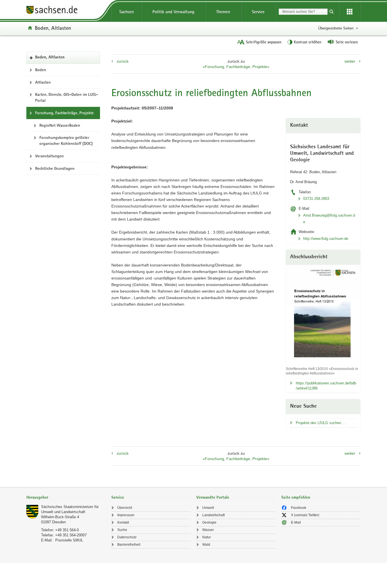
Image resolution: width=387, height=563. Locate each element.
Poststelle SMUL (69, 540)
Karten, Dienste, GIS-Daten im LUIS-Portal (66, 97)
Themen (223, 11)
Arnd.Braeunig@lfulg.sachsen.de (329, 218)
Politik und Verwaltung (173, 11)
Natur (206, 537)
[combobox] (303, 11)
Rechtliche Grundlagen (55, 168)
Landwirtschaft (213, 515)
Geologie (209, 522)
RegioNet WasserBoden (59, 125)
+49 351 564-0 (67, 530)
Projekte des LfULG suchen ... (321, 423)
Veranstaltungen (49, 155)
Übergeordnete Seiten (336, 28)
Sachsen (126, 11)
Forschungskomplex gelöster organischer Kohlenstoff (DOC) (66, 140)
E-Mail (296, 522)
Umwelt (208, 508)
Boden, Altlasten (53, 27)
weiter (350, 61)
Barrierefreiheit (128, 545)
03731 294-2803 (316, 198)
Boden (40, 69)
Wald (206, 545)
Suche (122, 530)
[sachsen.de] (66, 11)
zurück (123, 61)
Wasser (208, 530)
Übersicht (124, 508)
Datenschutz (127, 537)
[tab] (66, 498)
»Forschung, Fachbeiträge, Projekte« (236, 66)
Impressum (125, 515)
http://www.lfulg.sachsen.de (325, 238)
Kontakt (123, 522)
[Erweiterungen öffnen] (350, 12)
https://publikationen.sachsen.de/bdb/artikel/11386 (326, 385)
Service (258, 11)
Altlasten (43, 82)
